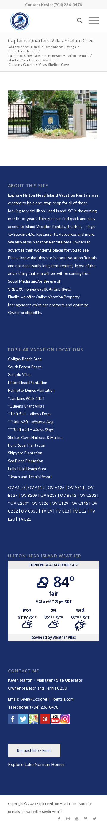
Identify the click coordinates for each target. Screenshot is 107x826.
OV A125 (56, 487)
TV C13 (62, 511)
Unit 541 (18, 413)
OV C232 (88, 495)
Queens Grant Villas (27, 406)
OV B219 (48, 495)
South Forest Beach (25, 367)
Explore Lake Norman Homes (36, 764)
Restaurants (46, 234)
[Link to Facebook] (58, 818)
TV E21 (24, 519)
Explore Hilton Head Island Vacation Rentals (49, 195)
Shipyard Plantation (25, 453)
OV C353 (29, 511)
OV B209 (29, 495)
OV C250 (18, 503)
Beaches (74, 226)
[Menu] (91, 20)
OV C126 (40, 503)
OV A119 (36, 487)
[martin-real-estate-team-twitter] (23, 720)
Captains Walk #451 (27, 398)
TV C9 (46, 511)
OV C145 (80, 503)
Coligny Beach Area (25, 358)
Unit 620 (20, 421)
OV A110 (16, 487)
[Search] (77, 20)
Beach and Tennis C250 (46, 688)
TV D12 (79, 511)
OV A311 (76, 487)
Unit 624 (21, 429)
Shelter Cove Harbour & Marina (35, 437)
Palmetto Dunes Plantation (31, 390)
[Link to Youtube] (76, 818)
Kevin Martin (52, 811)
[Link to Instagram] (67, 818)
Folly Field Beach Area (27, 468)
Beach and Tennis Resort (31, 476)
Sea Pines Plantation (25, 461)
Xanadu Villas (19, 374)
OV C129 (60, 503)
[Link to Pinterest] (85, 818)
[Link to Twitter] (94, 818)
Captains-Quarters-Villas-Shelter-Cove (51, 40)
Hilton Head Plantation (27, 382)
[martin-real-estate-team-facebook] (13, 720)
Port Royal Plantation (26, 445)
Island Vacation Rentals (45, 226)
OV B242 (68, 495)
